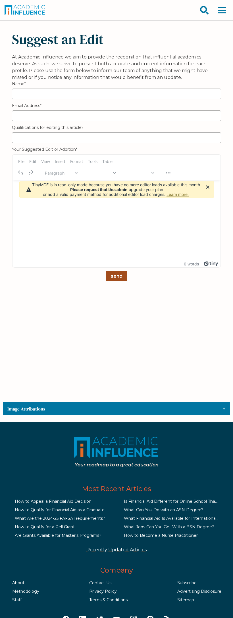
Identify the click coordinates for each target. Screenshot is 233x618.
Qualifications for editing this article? (48, 127)
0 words (191, 263)
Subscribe (187, 582)
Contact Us (100, 582)
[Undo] (21, 173)
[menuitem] (21, 161)
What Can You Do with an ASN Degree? (163, 509)
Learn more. (178, 194)
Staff (17, 599)
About (18, 582)
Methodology (25, 591)
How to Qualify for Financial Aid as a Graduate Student (68, 509)
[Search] (204, 10)
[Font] (99, 173)
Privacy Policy (103, 591)
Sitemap (185, 599)
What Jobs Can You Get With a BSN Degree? (169, 526)
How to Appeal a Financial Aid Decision (53, 501)
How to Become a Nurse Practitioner (161, 535)
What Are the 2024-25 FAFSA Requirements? (60, 518)
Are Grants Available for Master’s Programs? (58, 535)
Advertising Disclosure (199, 591)
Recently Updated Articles (116, 549)
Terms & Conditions (108, 599)
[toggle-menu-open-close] (222, 10)
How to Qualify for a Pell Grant (45, 526)
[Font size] (137, 173)
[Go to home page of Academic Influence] (25, 10)
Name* (19, 83)
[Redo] (31, 173)
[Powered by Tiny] (211, 263)
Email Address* (26, 105)
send (116, 276)
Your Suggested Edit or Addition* (44, 149)
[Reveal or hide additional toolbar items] (168, 173)
